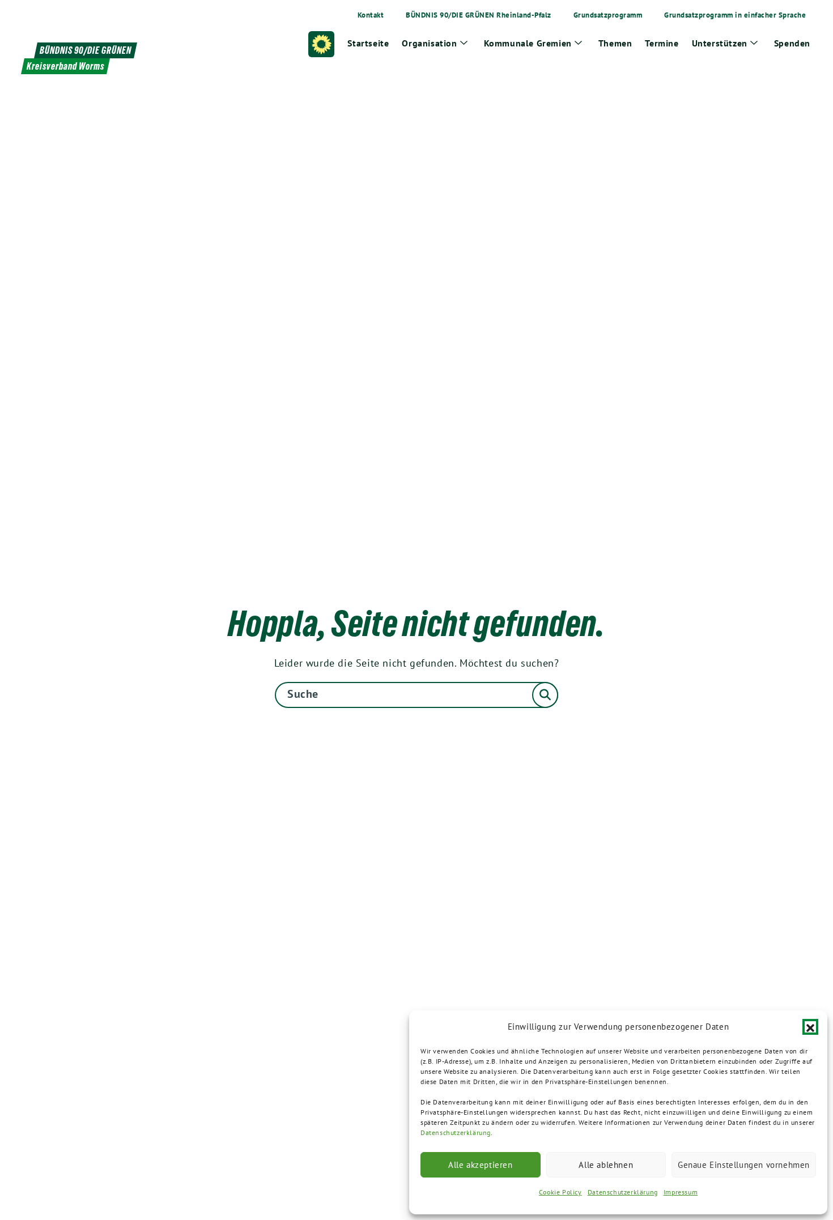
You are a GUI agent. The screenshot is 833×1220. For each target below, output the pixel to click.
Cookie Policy (560, 1192)
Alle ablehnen (606, 1164)
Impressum (681, 1192)
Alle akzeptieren (480, 1164)
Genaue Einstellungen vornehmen (744, 1164)
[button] (810, 1027)
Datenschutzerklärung (455, 1132)
